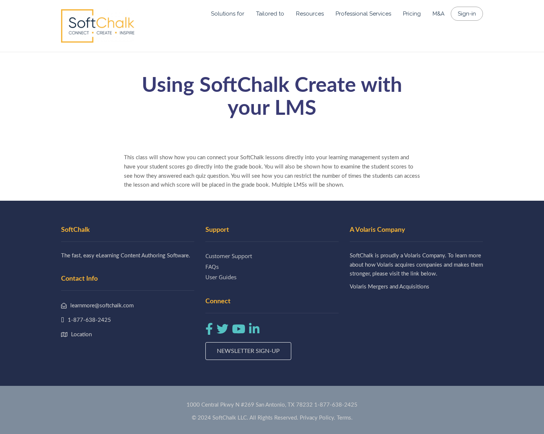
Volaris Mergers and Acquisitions (389, 287)
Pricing (412, 13)
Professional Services (363, 13)
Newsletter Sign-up (248, 351)
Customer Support (228, 256)
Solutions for (227, 13)
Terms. (345, 418)
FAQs (212, 266)
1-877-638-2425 (335, 405)
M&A (438, 13)
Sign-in (467, 13)
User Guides (220, 277)
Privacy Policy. (317, 418)
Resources (310, 13)
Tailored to (270, 13)
